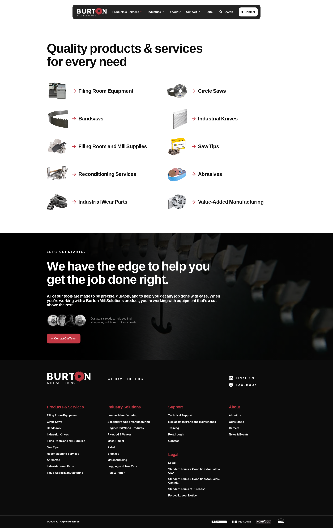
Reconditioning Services (63, 453)
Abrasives (53, 460)
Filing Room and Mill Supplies (66, 441)
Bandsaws (54, 428)
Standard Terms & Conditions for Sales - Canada (194, 480)
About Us (235, 415)
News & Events (239, 434)
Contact (173, 441)
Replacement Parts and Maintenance (192, 422)
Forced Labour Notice (182, 495)
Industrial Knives (58, 434)
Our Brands (236, 422)
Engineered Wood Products (126, 428)
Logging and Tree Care (122, 466)
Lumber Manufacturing (122, 415)
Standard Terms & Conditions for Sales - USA (194, 470)
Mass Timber (116, 441)
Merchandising (117, 460)
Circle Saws (54, 422)
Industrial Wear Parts (60, 466)
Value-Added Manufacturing (65, 472)
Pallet (111, 447)
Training (173, 428)
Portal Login (176, 434)
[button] (127, 12)
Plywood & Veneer (119, 434)
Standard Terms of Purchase (186, 489)
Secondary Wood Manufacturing (129, 422)
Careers (234, 428)
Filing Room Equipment (62, 415)
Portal (209, 12)
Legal (172, 462)
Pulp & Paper (116, 472)
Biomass (113, 453)
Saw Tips (53, 447)
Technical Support (180, 415)
